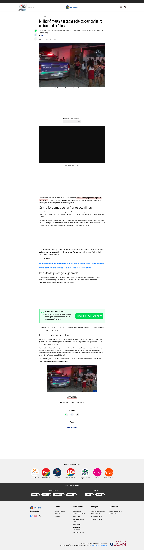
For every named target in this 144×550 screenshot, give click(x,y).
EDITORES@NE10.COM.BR (99, 545)
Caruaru (46, 495)
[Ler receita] (65, 121)
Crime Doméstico (72, 427)
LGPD (74, 522)
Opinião (57, 516)
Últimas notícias (60, 511)
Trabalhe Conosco (78, 532)
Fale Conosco (77, 530)
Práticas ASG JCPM (79, 514)
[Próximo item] (95, 378)
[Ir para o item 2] (48, 378)
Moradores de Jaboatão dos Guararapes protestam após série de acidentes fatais (65, 267)
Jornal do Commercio (116, 511)
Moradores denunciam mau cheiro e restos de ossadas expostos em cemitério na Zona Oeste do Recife (71, 263)
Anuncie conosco (96, 519)
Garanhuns (58, 495)
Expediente (76, 527)
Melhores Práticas (78, 519)
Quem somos (77, 511)
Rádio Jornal (113, 514)
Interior (100, 495)
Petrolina (71, 495)
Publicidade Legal (96, 516)
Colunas (57, 514)
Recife (35, 495)
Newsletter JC (95, 514)
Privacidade (76, 516)
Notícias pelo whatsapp (98, 511)
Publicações (76, 524)
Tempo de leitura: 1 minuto (71, 121)
